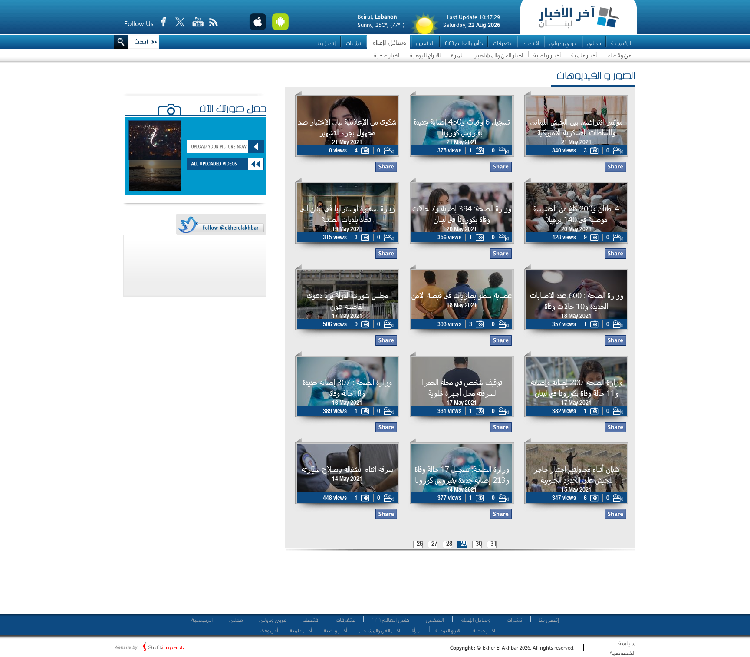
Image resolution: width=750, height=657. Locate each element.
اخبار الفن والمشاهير (499, 55)
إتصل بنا (325, 43)
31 (493, 544)
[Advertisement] (457, 586)
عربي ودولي (563, 43)
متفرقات (502, 43)
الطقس (425, 43)
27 (434, 544)
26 (420, 544)
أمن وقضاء (619, 55)
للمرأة (457, 55)
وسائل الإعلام (389, 42)
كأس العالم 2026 (464, 43)
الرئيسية (621, 43)
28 (449, 544)
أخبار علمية (584, 55)
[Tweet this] (221, 224)
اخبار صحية (386, 55)
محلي (594, 43)
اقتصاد (531, 43)
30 (479, 544)
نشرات (353, 43)
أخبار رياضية (547, 55)
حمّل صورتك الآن (232, 110)
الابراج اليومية (425, 55)
